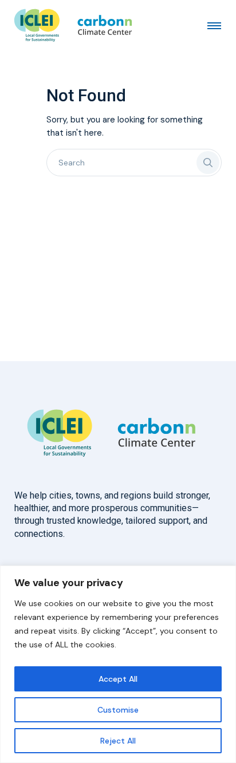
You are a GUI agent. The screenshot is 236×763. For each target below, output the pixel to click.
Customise (118, 710)
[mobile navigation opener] (214, 25)
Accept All (118, 679)
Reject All (118, 741)
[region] (118, 664)
